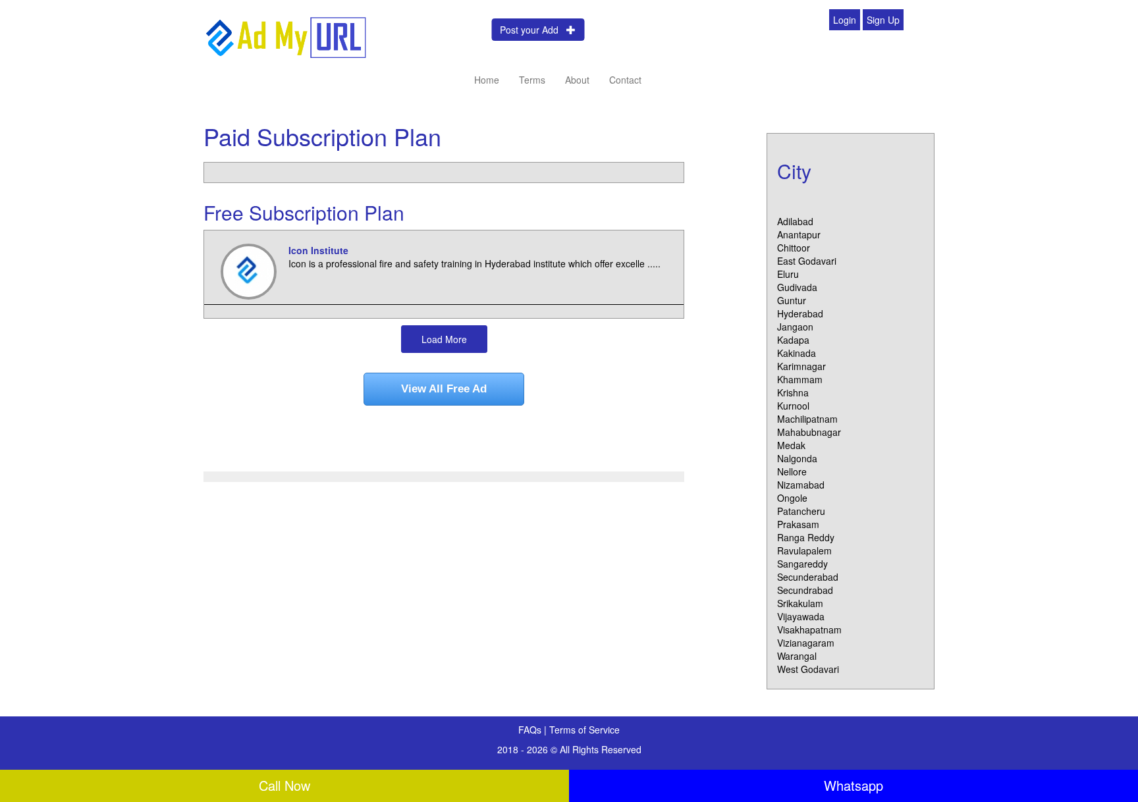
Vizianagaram (805, 642)
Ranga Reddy (805, 537)
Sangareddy (802, 563)
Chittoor (793, 247)
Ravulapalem (804, 550)
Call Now (284, 785)
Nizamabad (801, 484)
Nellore (792, 471)
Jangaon (795, 326)
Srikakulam (800, 603)
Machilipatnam (807, 418)
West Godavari (808, 669)
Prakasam (798, 524)
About (577, 79)
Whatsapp (853, 785)
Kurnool (793, 405)
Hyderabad (800, 313)
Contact (625, 79)
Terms (532, 79)
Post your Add (533, 29)
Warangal (797, 655)
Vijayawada (801, 616)
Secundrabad (805, 590)
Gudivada (797, 287)
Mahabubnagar (809, 432)
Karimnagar (801, 366)
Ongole (792, 497)
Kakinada (796, 353)
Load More (444, 339)
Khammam (800, 379)
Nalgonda (797, 458)
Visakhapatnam (809, 629)
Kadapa (793, 339)
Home (486, 79)
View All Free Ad (444, 389)
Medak (791, 445)
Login (844, 19)
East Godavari (806, 260)
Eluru (788, 274)
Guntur (791, 300)
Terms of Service (584, 729)
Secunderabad (807, 576)
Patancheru (801, 511)
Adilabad (795, 221)
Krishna (793, 392)
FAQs (531, 729)
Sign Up (883, 19)
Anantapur (799, 234)
